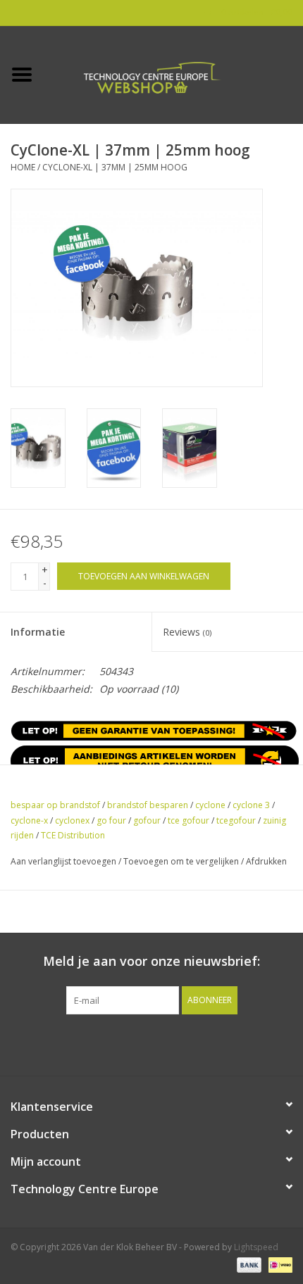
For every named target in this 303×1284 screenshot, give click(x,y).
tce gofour (188, 820)
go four (111, 820)
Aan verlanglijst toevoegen (63, 861)
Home (23, 167)
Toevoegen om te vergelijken (182, 861)
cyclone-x (29, 820)
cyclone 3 (251, 805)
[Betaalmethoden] (248, 1265)
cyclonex (72, 820)
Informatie (38, 631)
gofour (147, 820)
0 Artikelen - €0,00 (255, 12)
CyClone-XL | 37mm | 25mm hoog (114, 167)
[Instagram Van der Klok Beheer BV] (227, 1043)
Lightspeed (256, 1247)
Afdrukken (266, 861)
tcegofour (236, 820)
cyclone (210, 805)
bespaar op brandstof (55, 805)
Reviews (187, 631)
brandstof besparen (147, 805)
